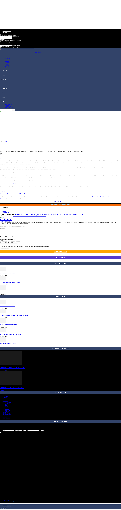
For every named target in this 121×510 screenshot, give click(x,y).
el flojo (1, 154)
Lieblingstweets (8, 106)
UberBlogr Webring (5, 500)
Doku (6, 405)
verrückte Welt (6, 212)
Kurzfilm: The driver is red (12, 388)
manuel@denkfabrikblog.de (9, 501)
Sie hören (4, 79)
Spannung (7, 67)
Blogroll (4, 97)
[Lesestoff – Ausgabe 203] (3, 303)
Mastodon (60, 258)
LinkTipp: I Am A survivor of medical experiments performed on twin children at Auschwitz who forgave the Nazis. (49, 214)
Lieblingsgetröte (8, 105)
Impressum (5, 32)
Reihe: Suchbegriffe (9, 107)
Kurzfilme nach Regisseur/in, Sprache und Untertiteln (15, 59)
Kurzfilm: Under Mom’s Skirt (12, 368)
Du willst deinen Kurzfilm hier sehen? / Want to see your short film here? (17, 29)
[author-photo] (2, 217)
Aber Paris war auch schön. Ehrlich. (8, 183)
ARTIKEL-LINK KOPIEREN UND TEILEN (60, 205)
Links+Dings (5, 70)
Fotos (4, 75)
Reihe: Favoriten (8, 104)
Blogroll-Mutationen (7, 273)
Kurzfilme (5, 401)
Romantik (7, 66)
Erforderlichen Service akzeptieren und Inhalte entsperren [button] (14, 193)
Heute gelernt (5, 83)
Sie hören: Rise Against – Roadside (11, 334)
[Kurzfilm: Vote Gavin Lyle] (3, 341)
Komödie (7, 65)
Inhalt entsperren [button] (4, 192)
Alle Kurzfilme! (8, 58)
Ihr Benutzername (15, 36)
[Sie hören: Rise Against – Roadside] (3, 331)
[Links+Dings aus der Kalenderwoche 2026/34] (3, 313)
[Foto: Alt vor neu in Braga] (3, 322)
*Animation (7, 62)
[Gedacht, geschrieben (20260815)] (3, 280)
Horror (7, 407)
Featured (5, 397)
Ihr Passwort (14, 38)
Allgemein (5, 141)
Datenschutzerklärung (7, 31)
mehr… (4, 101)
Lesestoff (4, 92)
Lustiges (4, 209)
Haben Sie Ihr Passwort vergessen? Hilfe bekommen (10, 40)
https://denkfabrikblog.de (5, 221)
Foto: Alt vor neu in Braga (9, 324)
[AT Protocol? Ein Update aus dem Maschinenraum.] (3, 289)
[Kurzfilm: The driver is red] (11, 384)
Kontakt (4, 507)
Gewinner (5, 208)
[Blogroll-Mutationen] (3, 270)
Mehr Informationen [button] (5, 190)
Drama (6, 64)
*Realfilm (7, 61)
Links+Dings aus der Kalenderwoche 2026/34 (14, 315)
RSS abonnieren (60, 252)
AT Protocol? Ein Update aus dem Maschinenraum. (16, 292)
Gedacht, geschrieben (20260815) (10, 282)
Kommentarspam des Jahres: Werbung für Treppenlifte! (29, 216)
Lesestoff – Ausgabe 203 (7, 306)
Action (6, 63)
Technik (4, 211)
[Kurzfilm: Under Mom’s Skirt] (11, 364)
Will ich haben (5, 88)
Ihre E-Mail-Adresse (16, 45)
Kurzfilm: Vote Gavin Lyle (8, 343)
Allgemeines (60, 263)
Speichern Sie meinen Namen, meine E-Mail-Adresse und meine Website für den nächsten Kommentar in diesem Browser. (25, 246)
